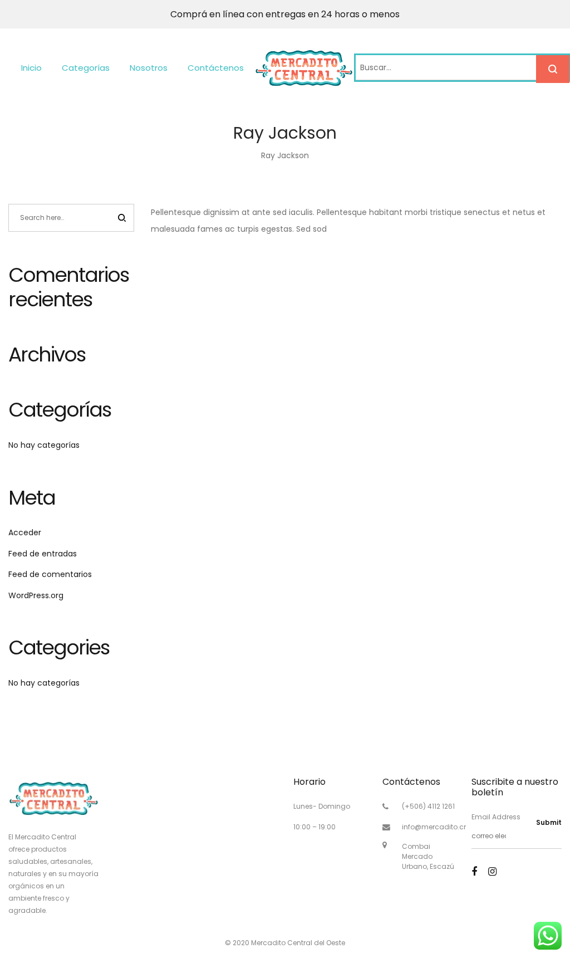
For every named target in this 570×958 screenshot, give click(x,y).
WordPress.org (35, 595)
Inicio (31, 68)
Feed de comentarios (50, 574)
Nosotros (149, 68)
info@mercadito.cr (434, 827)
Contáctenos (216, 68)
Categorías (86, 68)
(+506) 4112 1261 (428, 806)
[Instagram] (492, 871)
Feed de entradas (42, 553)
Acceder (24, 532)
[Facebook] (474, 871)
